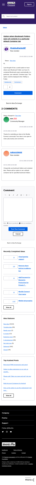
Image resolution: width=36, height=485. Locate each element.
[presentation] (5, 196)
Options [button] (33, 27)
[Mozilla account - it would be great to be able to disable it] (29, 103)
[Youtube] (11, 433)
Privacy (4, 454)
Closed (5, 351)
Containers (17, 82)
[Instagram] (7, 433)
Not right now (7, 345)
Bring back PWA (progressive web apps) (16, 366)
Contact (24, 454)
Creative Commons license (9, 467)
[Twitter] (3, 433)
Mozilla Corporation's (11, 459)
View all (8, 309)
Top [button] (2, 480)
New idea (13, 60)
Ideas (4, 27)
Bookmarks (8, 82)
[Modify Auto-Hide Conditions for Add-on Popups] (26, 103)
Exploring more (8, 338)
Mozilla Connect (11, 4)
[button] (5, 87)
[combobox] (18, 16)
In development (8, 342)
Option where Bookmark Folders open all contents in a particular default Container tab (17, 38)
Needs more (7, 332)
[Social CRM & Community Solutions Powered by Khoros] (29, 481)
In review (6, 335)
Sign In (29, 4)
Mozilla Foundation (7, 460)
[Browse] (3, 4)
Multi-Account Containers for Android (15, 385)
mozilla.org (5, 451)
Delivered (6, 348)
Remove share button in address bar (25, 270)
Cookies (14, 454)
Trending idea (7, 329)
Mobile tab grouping (25, 302)
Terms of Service (19, 451)
